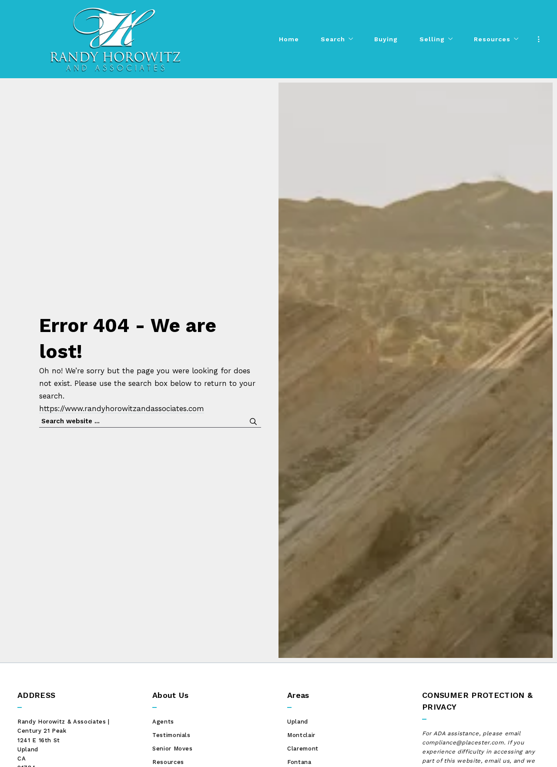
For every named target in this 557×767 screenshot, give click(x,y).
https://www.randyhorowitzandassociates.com (121, 408)
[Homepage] (115, 39)
